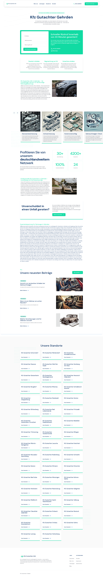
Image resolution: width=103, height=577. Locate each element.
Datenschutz (79, 563)
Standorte (48, 3)
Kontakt (54, 3)
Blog (70, 566)
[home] (11, 4)
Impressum (78, 561)
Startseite (71, 558)
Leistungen (42, 3)
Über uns (36, 3)
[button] (14, 113)
